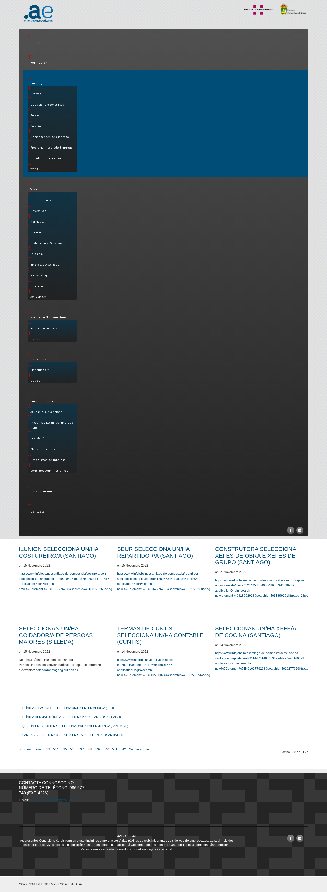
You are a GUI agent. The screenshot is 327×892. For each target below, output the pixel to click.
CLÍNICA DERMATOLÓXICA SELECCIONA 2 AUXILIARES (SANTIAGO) (71, 717)
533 (47, 749)
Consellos (38, 359)
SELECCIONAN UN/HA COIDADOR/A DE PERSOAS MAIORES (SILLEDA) (56, 635)
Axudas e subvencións (46, 412)
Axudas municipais (43, 328)
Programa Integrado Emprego (51, 147)
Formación (39, 62)
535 (64, 749)
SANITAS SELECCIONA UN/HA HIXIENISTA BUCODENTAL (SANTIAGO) (72, 735)
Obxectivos (38, 211)
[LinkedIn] (299, 530)
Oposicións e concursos (47, 104)
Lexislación (38, 438)
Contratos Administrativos (49, 470)
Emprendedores (43, 401)
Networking (38, 275)
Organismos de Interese (48, 460)
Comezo (26, 749)
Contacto (37, 511)
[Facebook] (290, 530)
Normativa (37, 221)
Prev (38, 749)
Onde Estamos (40, 200)
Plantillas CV (39, 370)
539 (98, 749)
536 (72, 749)
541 (115, 749)
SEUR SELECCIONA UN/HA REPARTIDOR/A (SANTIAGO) (155, 552)
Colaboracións (42, 491)
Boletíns (36, 126)
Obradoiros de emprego (47, 158)
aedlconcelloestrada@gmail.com (52, 800)
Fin (147, 749)
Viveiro (36, 189)
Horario (35, 232)
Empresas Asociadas (44, 264)
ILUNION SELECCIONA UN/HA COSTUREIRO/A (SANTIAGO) (58, 552)
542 (123, 749)
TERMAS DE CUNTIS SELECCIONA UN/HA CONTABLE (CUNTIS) (160, 635)
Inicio (34, 42)
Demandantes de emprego (49, 137)
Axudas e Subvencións (48, 317)
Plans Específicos (42, 449)
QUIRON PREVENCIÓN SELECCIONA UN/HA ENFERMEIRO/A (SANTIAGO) (75, 726)
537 (81, 749)
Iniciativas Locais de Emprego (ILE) (51, 425)
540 (106, 749)
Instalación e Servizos (46, 243)
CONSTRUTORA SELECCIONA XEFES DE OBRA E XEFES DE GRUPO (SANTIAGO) (255, 556)
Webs (34, 169)
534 (56, 749)
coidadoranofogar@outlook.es (57, 670)
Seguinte (135, 749)
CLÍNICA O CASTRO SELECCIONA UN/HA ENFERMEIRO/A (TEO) (68, 708)
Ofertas (35, 94)
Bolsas (35, 115)
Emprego (37, 83)
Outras (35, 339)
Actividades (38, 297)
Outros (35, 380)
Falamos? (36, 254)
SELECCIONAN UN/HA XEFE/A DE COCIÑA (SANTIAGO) (255, 631)
